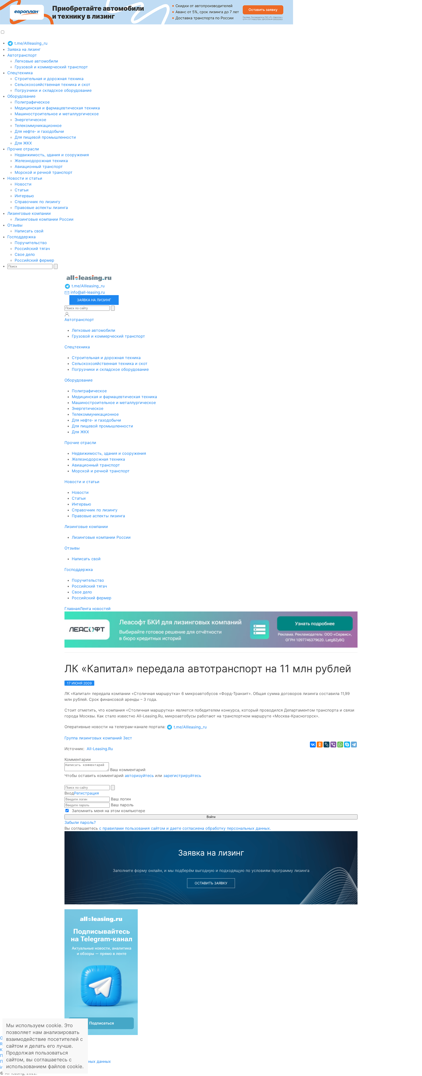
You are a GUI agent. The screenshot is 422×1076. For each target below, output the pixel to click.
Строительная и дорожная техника (49, 78)
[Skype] (347, 744)
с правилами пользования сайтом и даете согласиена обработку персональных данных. (185, 828)
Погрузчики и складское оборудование (53, 90)
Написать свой (29, 230)
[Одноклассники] (320, 744)
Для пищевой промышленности (45, 137)
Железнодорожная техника (41, 160)
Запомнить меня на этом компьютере (108, 810)
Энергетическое (30, 119)
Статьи (22, 189)
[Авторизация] (66, 314)
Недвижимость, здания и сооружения (52, 154)
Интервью (24, 195)
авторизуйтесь (139, 775)
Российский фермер (34, 260)
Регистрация (86, 793)
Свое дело (25, 254)
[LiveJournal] (326, 744)
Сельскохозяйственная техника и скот (52, 84)
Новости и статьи (24, 178)
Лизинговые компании (29, 213)
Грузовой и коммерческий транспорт (51, 66)
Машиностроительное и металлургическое (57, 113)
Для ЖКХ (23, 143)
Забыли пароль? (80, 822)
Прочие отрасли (23, 148)
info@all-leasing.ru (87, 292)
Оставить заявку (211, 883)
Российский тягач (32, 248)
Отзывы (14, 225)
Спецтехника (20, 72)
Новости (23, 184)
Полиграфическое (32, 102)
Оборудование (21, 96)
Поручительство (31, 242)
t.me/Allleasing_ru (30, 43)
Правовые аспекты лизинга (41, 207)
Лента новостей (95, 608)
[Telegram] (354, 744)
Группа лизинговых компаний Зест (98, 737)
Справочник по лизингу (37, 201)
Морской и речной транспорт (44, 172)
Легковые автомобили (36, 61)
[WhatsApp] (340, 744)
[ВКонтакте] (313, 744)
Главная (72, 608)
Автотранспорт (22, 55)
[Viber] (333, 744)
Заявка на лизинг (24, 49)
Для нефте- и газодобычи (39, 131)
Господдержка (21, 236)
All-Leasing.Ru (100, 748)
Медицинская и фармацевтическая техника (57, 107)
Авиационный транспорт (39, 166)
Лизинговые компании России (44, 219)
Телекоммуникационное (38, 125)
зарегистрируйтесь (182, 775)
